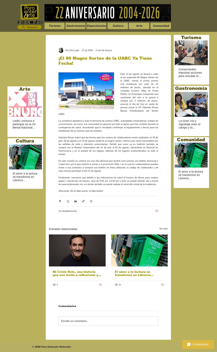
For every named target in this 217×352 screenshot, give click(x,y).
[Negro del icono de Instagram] (23, 22)
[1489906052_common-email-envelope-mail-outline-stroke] (41, 22)
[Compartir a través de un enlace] (83, 201)
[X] (27, 22)
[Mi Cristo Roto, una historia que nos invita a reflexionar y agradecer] (77, 250)
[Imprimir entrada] (91, 201)
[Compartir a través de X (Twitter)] (67, 201)
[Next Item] (36, 104)
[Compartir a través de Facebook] (59, 201)
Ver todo (163, 228)
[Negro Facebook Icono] (18, 22)
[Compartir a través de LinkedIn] (75, 201)
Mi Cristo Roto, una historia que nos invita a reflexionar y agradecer (75, 273)
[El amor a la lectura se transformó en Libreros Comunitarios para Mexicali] (139, 250)
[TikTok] (36, 22)
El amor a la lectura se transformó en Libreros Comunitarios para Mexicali (136, 273)
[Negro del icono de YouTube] (32, 22)
